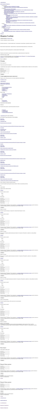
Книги (3, 96)
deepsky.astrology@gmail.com (5, 83)
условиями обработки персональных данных (24, 227)
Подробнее (2, 127)
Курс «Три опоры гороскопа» (7, 87)
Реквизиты (4, 109)
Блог (3, 32)
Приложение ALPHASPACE (7, 93)
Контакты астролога (4, 38)
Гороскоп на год (5, 101)
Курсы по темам (5, 88)
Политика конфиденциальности (7, 112)
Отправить (2, 74)
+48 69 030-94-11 (3, 2)
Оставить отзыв (9, 38)
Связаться (2, 33)
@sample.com (4, 405)
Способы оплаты (5, 110)
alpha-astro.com (3, 115)
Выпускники (4, 94)
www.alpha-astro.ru (3, 402)
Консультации (4, 100)
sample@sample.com (3, 400)
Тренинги (5, 14)
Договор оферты (5, 111)
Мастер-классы (4, 90)
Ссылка (1, 378)
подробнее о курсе (3, 79)
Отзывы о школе (5, 95)
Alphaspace (4, 26)
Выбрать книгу (2, 160)
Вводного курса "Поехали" (20, 56)
